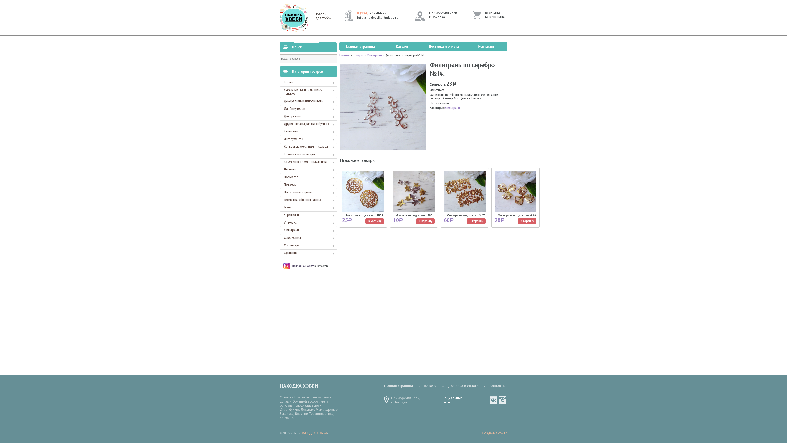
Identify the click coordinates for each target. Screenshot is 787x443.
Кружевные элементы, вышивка (305, 162)
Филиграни (291, 230)
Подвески (290, 184)
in (502, 400)
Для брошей (292, 116)
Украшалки (291, 215)
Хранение (290, 253)
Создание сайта (494, 433)
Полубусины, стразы (298, 192)
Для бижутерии (294, 109)
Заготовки (291, 131)
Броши (288, 82)
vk (493, 400)
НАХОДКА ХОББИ (313, 433)
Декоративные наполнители (303, 101)
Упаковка (290, 222)
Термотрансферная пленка (302, 200)
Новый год (291, 177)
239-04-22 (372, 13)
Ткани (287, 207)
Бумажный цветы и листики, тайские (303, 92)
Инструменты (293, 139)
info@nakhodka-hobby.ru (378, 18)
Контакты (486, 46)
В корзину (374, 221)
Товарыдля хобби (323, 16)
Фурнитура (291, 245)
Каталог (402, 46)
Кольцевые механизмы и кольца (306, 146)
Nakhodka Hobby (303, 265)
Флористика (292, 238)
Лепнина (290, 169)
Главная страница (360, 46)
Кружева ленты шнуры (299, 154)
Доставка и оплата (444, 46)
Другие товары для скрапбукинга (306, 124)
